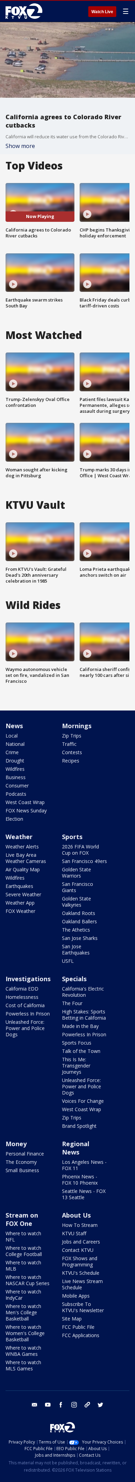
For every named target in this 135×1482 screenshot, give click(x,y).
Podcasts (16, 794)
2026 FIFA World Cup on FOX (80, 849)
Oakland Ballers (79, 921)
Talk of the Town (81, 1051)
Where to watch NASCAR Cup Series (28, 1280)
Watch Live (102, 11)
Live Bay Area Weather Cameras (26, 858)
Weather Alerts (22, 846)
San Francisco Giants (77, 887)
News (14, 726)
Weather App (20, 902)
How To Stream (80, 1225)
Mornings (76, 726)
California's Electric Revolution (83, 991)
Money (16, 1144)
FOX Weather (20, 911)
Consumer (17, 785)
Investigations (28, 979)
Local (12, 735)
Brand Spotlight (79, 1126)
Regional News (75, 1148)
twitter (100, 1404)
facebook (60, 1404)
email (34, 1404)
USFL (68, 961)
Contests (72, 752)
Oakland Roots (78, 913)
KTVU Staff (74, 1233)
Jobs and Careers (81, 1241)
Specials (74, 979)
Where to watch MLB (23, 1265)
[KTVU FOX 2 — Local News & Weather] (26, 11)
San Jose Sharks (80, 938)
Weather (19, 836)
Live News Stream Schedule (82, 1284)
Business (16, 777)
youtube (47, 1404)
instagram (74, 1404)
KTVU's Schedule (80, 1273)
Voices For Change (83, 1101)
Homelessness (22, 997)
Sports (72, 836)
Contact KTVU (77, 1250)
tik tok (87, 1404)
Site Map (72, 1318)
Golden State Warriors (76, 872)
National (15, 744)
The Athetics (76, 929)
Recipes (70, 760)
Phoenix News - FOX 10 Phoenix (80, 1179)
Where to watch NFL (23, 1236)
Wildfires (15, 769)
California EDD (22, 988)
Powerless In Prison (28, 1013)
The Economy (21, 1162)
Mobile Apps (76, 1295)
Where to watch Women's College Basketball (25, 1333)
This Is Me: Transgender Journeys (76, 1065)
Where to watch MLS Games (23, 1365)
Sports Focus (76, 1042)
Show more (20, 146)
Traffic (69, 744)
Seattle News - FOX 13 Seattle (84, 1194)
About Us (76, 1215)
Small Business (22, 1170)
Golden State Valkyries (76, 901)
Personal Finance (25, 1153)
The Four (72, 1003)
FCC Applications (80, 1335)
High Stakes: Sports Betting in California (84, 1014)
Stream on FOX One (22, 1219)
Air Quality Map (23, 869)
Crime (12, 752)
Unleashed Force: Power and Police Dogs (25, 1028)
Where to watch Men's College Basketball (23, 1312)
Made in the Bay (80, 1026)
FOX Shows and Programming (79, 1261)
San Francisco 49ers (84, 861)
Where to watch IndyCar (23, 1294)
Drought (15, 760)
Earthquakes (19, 886)
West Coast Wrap (25, 802)
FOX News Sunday (26, 810)
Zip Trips (71, 735)
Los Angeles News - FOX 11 (84, 1165)
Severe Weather (23, 894)
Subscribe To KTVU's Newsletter (83, 1307)
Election (14, 819)
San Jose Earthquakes (76, 949)
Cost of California (25, 1005)
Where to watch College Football (24, 1251)
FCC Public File (78, 1327)
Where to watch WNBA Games (23, 1350)
